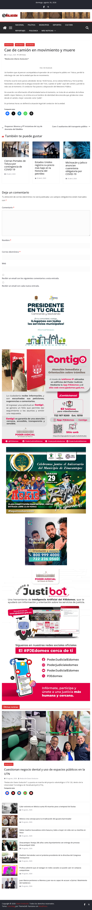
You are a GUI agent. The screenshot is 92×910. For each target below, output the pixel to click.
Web (4, 263)
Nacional (19, 25)
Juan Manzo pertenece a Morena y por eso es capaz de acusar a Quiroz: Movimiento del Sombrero (53, 881)
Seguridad (30, 45)
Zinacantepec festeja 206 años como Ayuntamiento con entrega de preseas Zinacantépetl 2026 (49, 843)
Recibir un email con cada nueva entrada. (20, 286)
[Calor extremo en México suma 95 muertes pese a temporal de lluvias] (9, 808)
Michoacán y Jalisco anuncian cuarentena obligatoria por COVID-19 (76, 168)
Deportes (57, 25)
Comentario (8, 207)
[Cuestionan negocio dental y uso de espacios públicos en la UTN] (46, 736)
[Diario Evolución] (5, 28)
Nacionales (19, 45)
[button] (54, 30)
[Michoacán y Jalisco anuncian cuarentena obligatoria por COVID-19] (76, 143)
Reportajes (20, 30)
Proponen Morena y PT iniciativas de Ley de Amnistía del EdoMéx (23, 127)
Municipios (44, 25)
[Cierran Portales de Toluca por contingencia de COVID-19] (15, 143)
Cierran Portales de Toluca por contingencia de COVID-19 (15, 165)
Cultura (69, 25)
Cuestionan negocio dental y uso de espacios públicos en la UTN (44, 771)
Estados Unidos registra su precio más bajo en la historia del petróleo (44, 168)
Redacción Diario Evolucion (29, 778)
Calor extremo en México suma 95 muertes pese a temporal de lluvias (47, 806)
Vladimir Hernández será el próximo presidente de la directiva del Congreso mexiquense (50, 856)
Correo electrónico (11, 252)
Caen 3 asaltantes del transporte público (69, 126)
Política (31, 25)
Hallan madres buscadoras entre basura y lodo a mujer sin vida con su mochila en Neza (52, 831)
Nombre (6, 240)
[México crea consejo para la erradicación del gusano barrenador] (9, 820)
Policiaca (33, 30)
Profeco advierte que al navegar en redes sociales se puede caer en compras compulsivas (50, 869)
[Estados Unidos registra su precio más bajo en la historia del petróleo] (45, 143)
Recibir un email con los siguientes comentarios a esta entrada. (30, 278)
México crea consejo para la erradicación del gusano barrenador (45, 819)
